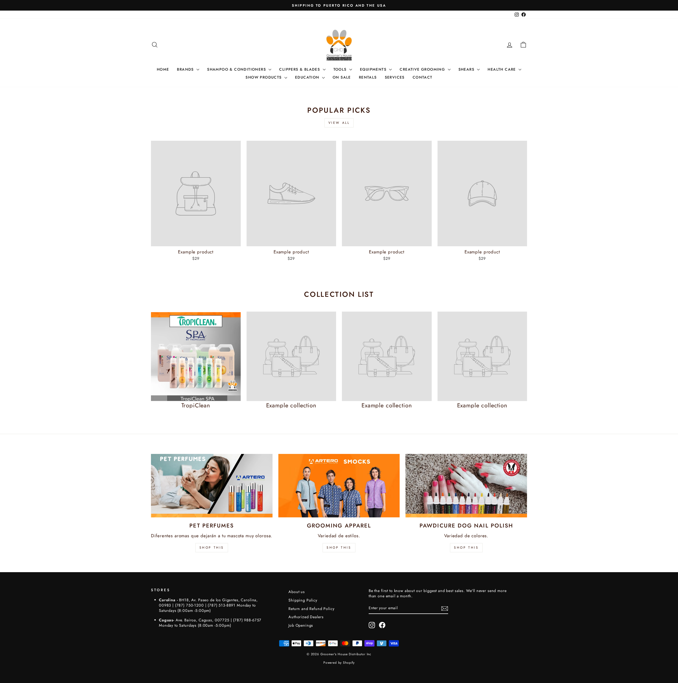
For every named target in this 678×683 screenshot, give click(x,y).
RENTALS (368, 77)
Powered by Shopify (339, 662)
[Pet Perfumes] (212, 485)
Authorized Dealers (305, 617)
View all (339, 122)
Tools (340, 69)
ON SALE (342, 77)
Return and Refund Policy (311, 608)
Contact (422, 77)
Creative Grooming (423, 69)
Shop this (466, 547)
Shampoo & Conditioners (237, 69)
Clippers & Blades (300, 69)
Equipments (374, 69)
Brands (186, 69)
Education (308, 77)
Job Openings (300, 625)
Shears (467, 69)
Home (163, 69)
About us (296, 591)
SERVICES (395, 77)
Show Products (264, 77)
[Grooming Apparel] (339, 485)
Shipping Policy (302, 600)
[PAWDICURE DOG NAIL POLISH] (466, 485)
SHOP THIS (211, 547)
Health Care (502, 69)
